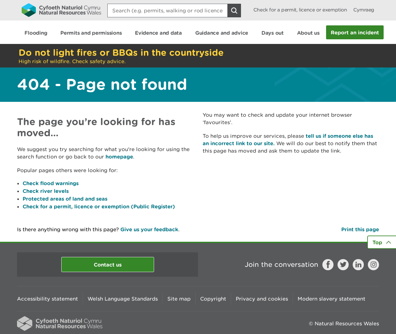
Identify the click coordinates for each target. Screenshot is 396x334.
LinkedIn (358, 264)
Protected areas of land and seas (65, 199)
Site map (179, 299)
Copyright (213, 299)
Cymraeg (363, 10)
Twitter (343, 264)
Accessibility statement (47, 299)
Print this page (360, 229)
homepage (119, 156)
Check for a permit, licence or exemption (300, 10)
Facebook (328, 264)
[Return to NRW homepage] (61, 10)
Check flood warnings (51, 183)
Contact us (108, 264)
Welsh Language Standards (123, 299)
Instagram (373, 264)
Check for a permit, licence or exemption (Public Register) (99, 206)
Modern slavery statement (331, 299)
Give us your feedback (149, 229)
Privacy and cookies (262, 299)
